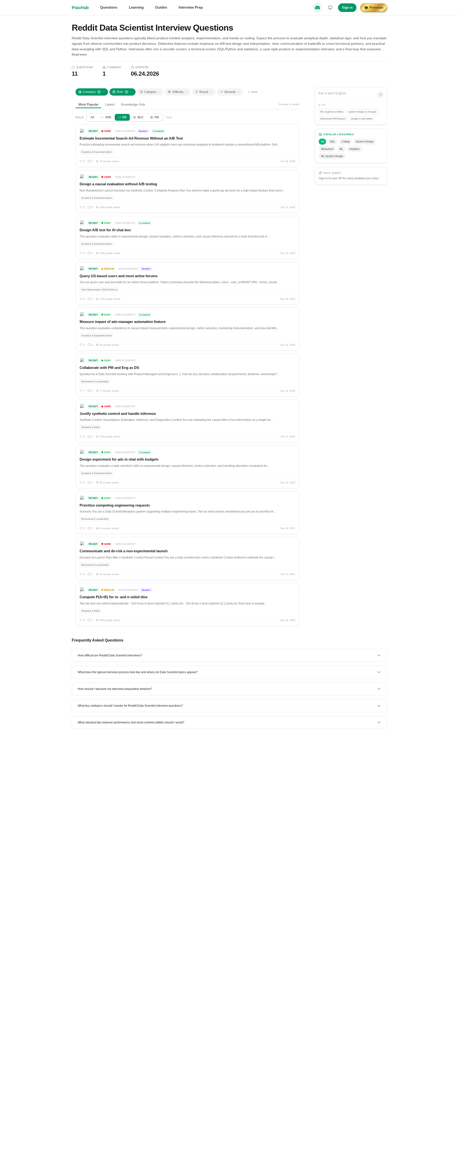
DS (124, 117)
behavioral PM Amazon (333, 118)
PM (156, 117)
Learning (136, 7)
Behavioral (327, 148)
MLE (140, 117)
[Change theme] (330, 8)
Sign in (347, 7)
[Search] (380, 94)
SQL (332, 141)
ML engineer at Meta (331, 111)
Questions (108, 7)
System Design (364, 141)
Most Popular (88, 104)
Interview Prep (191, 7)
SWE (108, 117)
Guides (161, 7)
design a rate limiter (361, 118)
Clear (254, 91)
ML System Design (332, 156)
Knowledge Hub (133, 104)
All (92, 117)
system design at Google (362, 111)
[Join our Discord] (317, 7)
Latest (110, 104)
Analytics (354, 148)
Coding (345, 141)
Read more (79, 54)
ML (341, 148)
